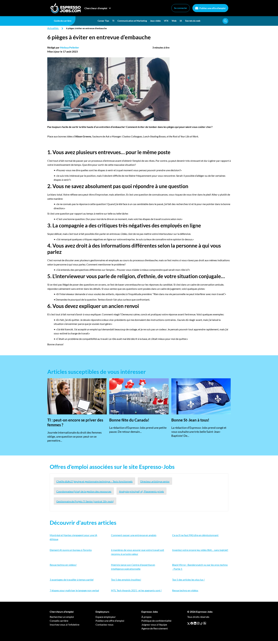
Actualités (53, 28)
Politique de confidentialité (156, 620)
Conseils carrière (59, 620)
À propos (146, 616)
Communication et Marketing (132, 20)
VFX (166, 20)
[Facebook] (191, 623)
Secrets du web (192, 20)
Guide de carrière (62, 20)
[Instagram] (198, 623)
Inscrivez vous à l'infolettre (64, 624)
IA (181, 20)
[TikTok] (201, 623)
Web (174, 20)
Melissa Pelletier (69, 47)
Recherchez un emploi (62, 616)
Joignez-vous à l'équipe (154, 624)
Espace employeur (106, 616)
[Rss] (204, 623)
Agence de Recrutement (154, 628)
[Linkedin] (195, 623)
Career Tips (103, 20)
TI (113, 20)
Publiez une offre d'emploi (212, 8)
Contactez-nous (104, 624)
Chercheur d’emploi (95, 8)
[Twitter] (188, 623)
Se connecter (180, 8)
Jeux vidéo (155, 20)
